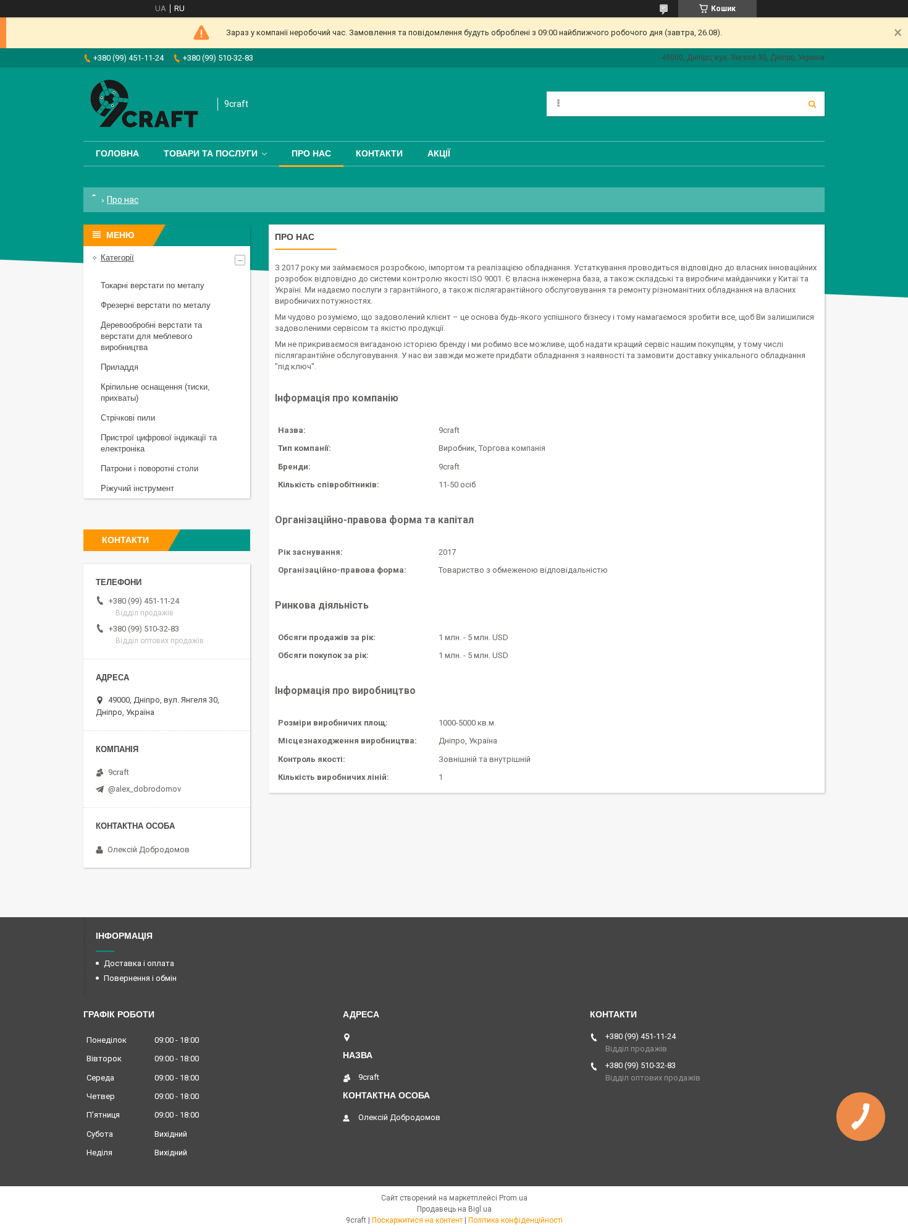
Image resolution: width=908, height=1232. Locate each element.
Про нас (311, 153)
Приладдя (119, 367)
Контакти (379, 153)
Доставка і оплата (139, 963)
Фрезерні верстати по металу (156, 305)
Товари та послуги (211, 153)
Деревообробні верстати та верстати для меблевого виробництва (151, 336)
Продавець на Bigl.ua (454, 1209)
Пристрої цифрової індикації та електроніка (159, 443)
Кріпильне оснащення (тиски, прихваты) (155, 392)
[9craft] (144, 104)
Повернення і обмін (140, 978)
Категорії (117, 257)
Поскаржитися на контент (417, 1220)
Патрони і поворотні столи (149, 468)
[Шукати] (812, 104)
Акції (438, 153)
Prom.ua (513, 1198)
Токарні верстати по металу (152, 285)
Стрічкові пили (128, 417)
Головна (117, 153)
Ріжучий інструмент (137, 488)
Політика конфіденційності (515, 1220)
